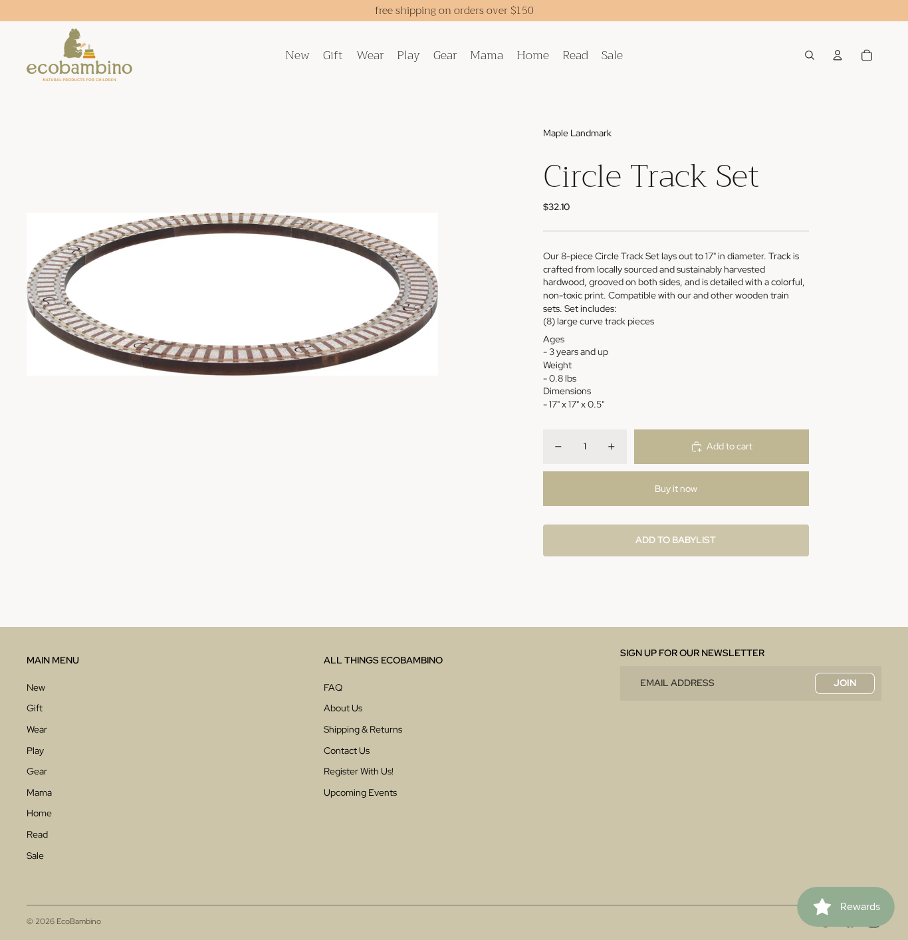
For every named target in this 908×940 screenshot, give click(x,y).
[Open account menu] (837, 55)
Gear (37, 771)
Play (35, 751)
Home (39, 813)
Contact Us (347, 751)
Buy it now (676, 489)
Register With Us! (359, 771)
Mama (39, 792)
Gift (35, 708)
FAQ (333, 687)
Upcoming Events (360, 792)
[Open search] (809, 55)
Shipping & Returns (363, 729)
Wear (37, 729)
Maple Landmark (577, 133)
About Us (343, 708)
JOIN (845, 683)
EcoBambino (79, 921)
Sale (35, 856)
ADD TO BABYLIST (675, 540)
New (36, 687)
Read (37, 834)
